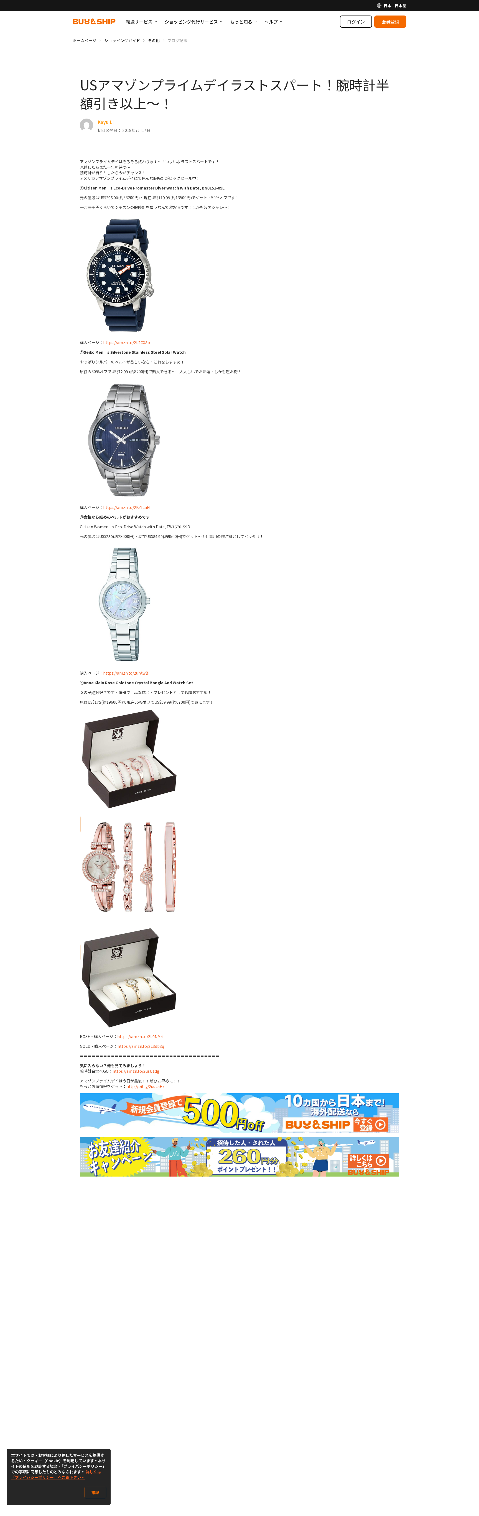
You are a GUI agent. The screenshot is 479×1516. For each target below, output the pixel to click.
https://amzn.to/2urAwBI (126, 673)
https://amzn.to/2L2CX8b (126, 342)
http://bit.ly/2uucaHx (145, 1086)
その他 (154, 40)
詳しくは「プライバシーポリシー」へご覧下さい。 (56, 1474)
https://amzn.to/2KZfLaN (126, 507)
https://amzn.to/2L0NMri (140, 1036)
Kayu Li (106, 122)
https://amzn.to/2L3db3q (141, 1046)
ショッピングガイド (122, 40)
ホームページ (84, 40)
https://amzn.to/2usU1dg (136, 1071)
